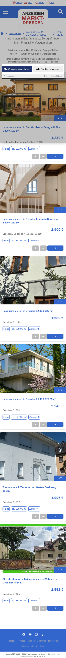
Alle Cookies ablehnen (48, 69)
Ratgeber (12, 641)
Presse (22, 641)
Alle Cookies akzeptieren (17, 69)
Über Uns (41, 641)
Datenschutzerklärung (53, 76)
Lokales (31, 641)
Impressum (53, 641)
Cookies (40, 646)
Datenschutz (28, 646)
